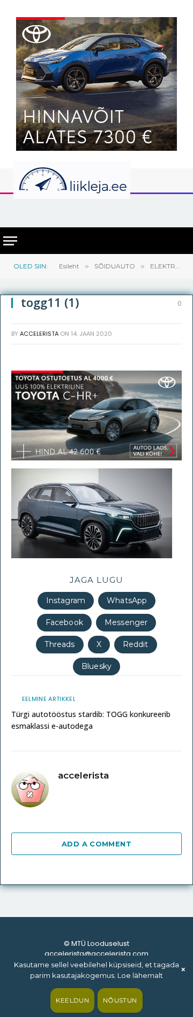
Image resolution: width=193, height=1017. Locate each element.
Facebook (64, 622)
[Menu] (10, 241)
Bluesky (96, 666)
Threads (59, 644)
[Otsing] (177, 210)
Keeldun (72, 1000)
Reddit (136, 644)
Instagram (65, 600)
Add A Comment (96, 843)
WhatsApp (127, 600)
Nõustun (120, 1000)
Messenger (126, 622)
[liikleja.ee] (93, 180)
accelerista (39, 333)
